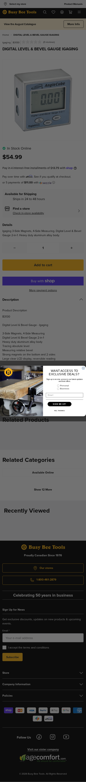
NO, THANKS (59, 411)
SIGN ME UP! (59, 404)
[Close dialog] (83, 368)
